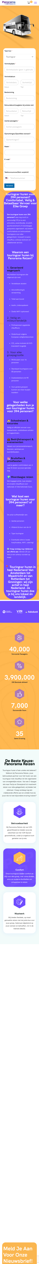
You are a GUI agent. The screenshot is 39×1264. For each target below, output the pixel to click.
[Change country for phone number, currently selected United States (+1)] (7, 178)
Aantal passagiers (11, 121)
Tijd (22, 87)
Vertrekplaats (10, 64)
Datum (6, 87)
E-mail (7, 159)
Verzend (9, 185)
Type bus (8, 51)
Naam (7, 146)
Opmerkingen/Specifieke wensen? (17, 134)
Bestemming (9, 92)
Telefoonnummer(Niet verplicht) (16, 172)
